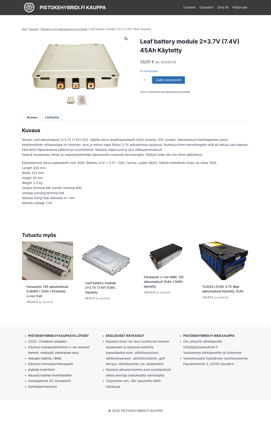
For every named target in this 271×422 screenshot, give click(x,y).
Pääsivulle (239, 7)
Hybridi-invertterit (41, 369)
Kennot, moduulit (40, 353)
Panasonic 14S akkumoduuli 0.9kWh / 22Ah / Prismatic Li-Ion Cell (47, 291)
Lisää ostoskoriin (168, 80)
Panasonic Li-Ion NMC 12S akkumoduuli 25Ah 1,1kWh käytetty (164, 281)
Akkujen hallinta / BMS (44, 358)
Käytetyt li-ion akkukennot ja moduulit (169, 91)
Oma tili (222, 7)
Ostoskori (206, 7)
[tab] (32, 117)
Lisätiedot (52, 117)
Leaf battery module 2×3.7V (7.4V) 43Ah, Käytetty (100, 287)
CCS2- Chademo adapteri (47, 341)
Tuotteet (189, 7)
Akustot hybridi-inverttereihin (50, 375)
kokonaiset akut (67, 353)
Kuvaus (32, 117)
